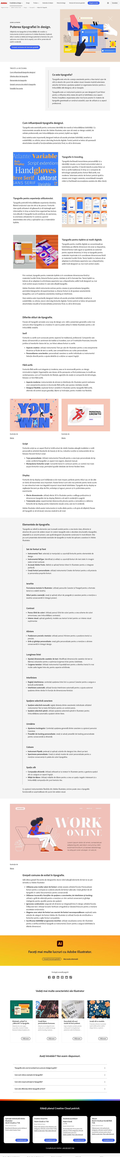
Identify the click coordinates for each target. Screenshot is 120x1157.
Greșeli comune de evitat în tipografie (23, 84)
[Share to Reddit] (66, 977)
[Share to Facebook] (49, 977)
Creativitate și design (15, 3)
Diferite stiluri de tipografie (19, 76)
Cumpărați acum (108, 1140)
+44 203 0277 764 (68, 1148)
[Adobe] (4, 3)
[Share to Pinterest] (62, 977)
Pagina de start (4, 7)
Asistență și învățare (47, 3)
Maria (12, 438)
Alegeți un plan (93, 3)
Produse (35, 3)
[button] (108, 3)
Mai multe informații (70, 959)
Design (28, 3)
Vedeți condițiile (67, 1134)
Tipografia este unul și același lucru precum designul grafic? (36, 1068)
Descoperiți (32, 7)
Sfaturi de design (61, 3)
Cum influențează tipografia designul (22, 72)
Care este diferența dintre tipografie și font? (30, 1089)
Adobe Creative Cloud (16, 7)
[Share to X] (53, 977)
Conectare (115, 3)
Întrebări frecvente (16, 88)
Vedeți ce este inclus (39, 1131)
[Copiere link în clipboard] (70, 977)
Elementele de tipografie (18, 80)
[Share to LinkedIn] (58, 977)
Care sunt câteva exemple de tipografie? (29, 1075)
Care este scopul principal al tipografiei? (29, 1082)
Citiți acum (26, 1038)
